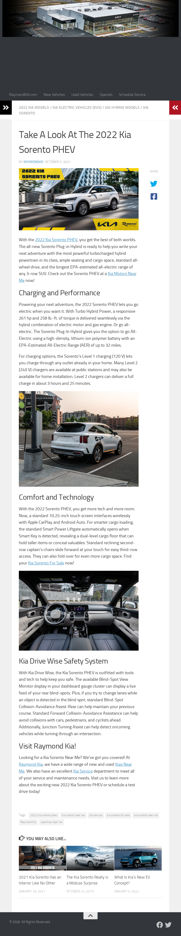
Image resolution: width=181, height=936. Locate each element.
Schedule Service (132, 94)
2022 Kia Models (34, 107)
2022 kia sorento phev (43, 815)
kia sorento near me (146, 815)
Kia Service (83, 771)
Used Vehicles (82, 94)
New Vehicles (54, 94)
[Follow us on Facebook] (159, 925)
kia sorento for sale (118, 815)
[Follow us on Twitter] (168, 925)
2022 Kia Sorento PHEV (56, 239)
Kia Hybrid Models (122, 107)
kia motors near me (73, 815)
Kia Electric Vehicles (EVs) (77, 107)
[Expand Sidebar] (6, 108)
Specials (106, 94)
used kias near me (51, 822)
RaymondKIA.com (23, 94)
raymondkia (33, 162)
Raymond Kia (31, 764)
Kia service (95, 815)
